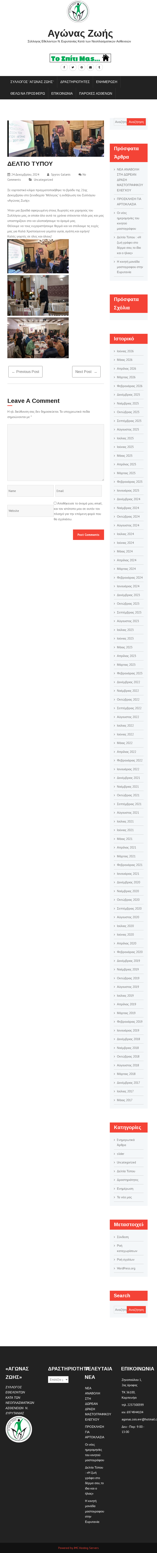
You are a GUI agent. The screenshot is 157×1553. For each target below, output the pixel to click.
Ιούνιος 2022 (125, 734)
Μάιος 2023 (124, 647)
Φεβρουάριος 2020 (129, 952)
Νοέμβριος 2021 (128, 786)
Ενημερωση (106, 82)
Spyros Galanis (60, 174)
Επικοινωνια (62, 93)
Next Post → (86, 372)
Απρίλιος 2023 (126, 656)
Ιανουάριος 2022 (128, 769)
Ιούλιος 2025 (125, 438)
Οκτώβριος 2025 (128, 412)
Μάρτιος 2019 (126, 1013)
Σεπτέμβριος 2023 (129, 612)
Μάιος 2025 (124, 456)
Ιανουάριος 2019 (128, 1030)
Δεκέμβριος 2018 (128, 1039)
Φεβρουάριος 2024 (129, 577)
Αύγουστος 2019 (128, 987)
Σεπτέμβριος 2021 (129, 804)
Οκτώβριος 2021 (128, 795)
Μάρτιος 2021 (126, 856)
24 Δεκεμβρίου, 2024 (25, 174)
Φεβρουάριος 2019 (129, 1022)
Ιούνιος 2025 (125, 447)
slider (120, 1154)
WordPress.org (126, 1268)
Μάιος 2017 (124, 1100)
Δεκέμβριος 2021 (128, 778)
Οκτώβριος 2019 (128, 978)
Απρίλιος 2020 (126, 943)
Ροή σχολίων (126, 1259)
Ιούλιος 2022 (125, 725)
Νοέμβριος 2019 (128, 969)
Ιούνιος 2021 (125, 830)
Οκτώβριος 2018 (128, 1056)
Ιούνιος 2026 (125, 351)
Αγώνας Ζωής (80, 33)
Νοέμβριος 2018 (128, 1048)
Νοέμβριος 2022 (128, 691)
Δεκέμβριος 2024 (128, 499)
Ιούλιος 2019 (125, 995)
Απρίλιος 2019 (126, 1004)
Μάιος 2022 (124, 743)
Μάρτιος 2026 (126, 377)
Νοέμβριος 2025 (128, 403)
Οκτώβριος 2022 (128, 699)
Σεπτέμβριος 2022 (129, 708)
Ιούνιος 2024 (125, 543)
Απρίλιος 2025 (126, 464)
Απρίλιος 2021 (126, 847)
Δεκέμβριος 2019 (128, 961)
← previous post (25, 372)
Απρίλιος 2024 (126, 560)
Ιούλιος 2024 (125, 534)
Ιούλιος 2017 (125, 1091)
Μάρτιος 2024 (126, 569)
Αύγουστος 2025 (128, 429)
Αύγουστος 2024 (128, 525)
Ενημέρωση (125, 1189)
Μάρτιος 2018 (126, 1074)
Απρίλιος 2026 (126, 368)
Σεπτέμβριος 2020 (129, 908)
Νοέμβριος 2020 (128, 891)
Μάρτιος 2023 (126, 665)
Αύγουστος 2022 (128, 717)
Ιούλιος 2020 (125, 926)
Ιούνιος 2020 (125, 934)
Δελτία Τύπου (126, 1171)
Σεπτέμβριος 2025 (129, 421)
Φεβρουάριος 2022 (129, 760)
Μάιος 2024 (124, 551)
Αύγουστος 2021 (128, 813)
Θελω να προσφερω (27, 93)
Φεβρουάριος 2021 (129, 865)
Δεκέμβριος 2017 (128, 1083)
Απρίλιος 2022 (126, 752)
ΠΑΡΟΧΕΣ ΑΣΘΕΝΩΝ (95, 93)
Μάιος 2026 (124, 360)
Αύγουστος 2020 (128, 917)
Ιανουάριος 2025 (128, 490)
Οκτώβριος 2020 (128, 900)
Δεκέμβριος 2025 (128, 394)
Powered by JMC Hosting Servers (78, 1548)
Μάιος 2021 (124, 839)
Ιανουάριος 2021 (128, 874)
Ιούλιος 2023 (125, 630)
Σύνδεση (123, 1237)
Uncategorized (43, 180)
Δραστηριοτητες (75, 82)
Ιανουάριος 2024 (128, 586)
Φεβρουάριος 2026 (129, 386)
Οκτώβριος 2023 (128, 604)
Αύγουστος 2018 (128, 1065)
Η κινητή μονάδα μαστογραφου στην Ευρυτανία (130, 267)
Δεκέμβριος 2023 (128, 595)
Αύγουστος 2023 (128, 621)
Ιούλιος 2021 (125, 821)
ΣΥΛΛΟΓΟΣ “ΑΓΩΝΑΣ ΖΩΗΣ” (32, 82)
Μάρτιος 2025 (126, 473)
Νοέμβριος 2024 (128, 508)
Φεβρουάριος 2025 (129, 482)
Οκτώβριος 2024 (128, 516)
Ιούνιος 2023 (125, 638)
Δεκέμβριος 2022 (128, 682)
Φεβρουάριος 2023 (129, 673)
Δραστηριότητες (127, 1180)
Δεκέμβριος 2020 (128, 882)
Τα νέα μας (124, 1197)
